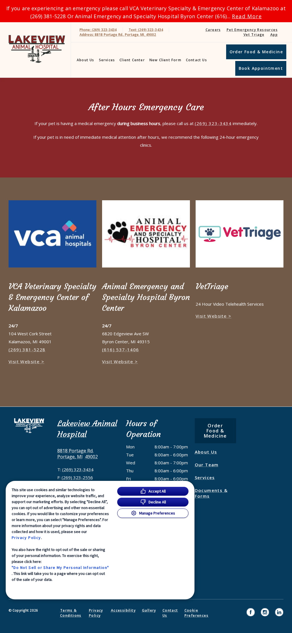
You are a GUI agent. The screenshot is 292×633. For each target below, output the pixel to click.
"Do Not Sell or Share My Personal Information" (60, 567)
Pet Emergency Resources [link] (252, 29)
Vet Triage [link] (254, 34)
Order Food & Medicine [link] (256, 51)
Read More (247, 16)
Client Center (132, 60)
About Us (85, 60)
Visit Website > (26, 361)
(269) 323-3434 (213, 123)
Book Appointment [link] (261, 68)
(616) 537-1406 (120, 349)
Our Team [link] (207, 464)
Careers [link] (213, 29)
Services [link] (107, 60)
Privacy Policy (26, 537)
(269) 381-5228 (27, 349)
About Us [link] (206, 452)
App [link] (274, 34)
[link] (37, 49)
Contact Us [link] (196, 60)
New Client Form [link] (165, 60)
